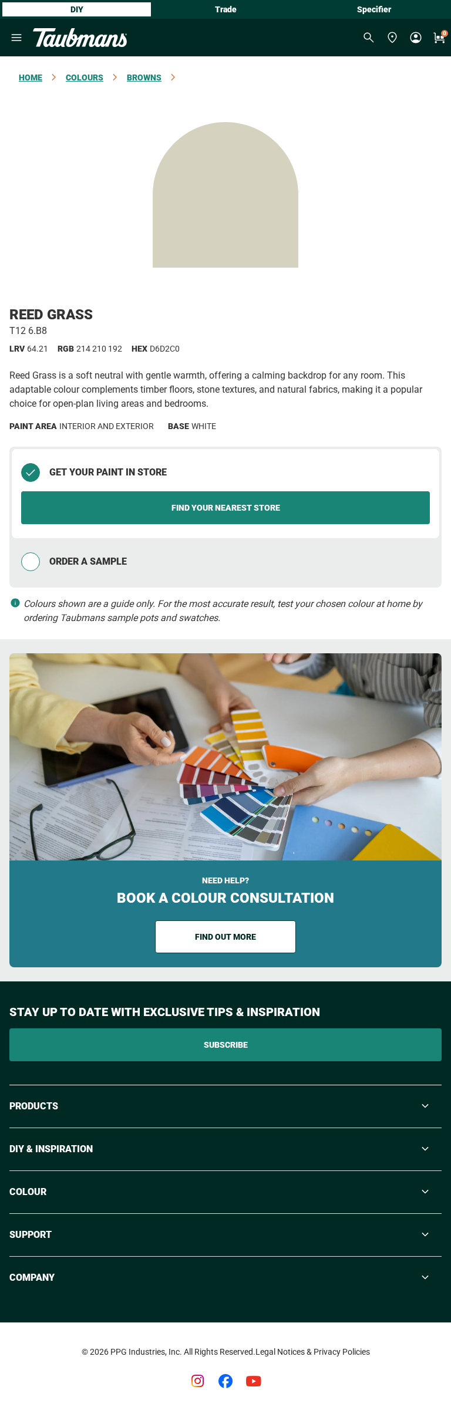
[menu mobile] (16, 37)
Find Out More (225, 936)
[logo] (80, 37)
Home (30, 77)
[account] (416, 38)
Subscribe (226, 1044)
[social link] (197, 1381)
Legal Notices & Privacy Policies (312, 1351)
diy (76, 9)
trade (226, 9)
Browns (144, 77)
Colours (84, 77)
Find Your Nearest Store (225, 507)
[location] (392, 38)
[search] (369, 38)
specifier (374, 9)
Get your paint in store (108, 472)
